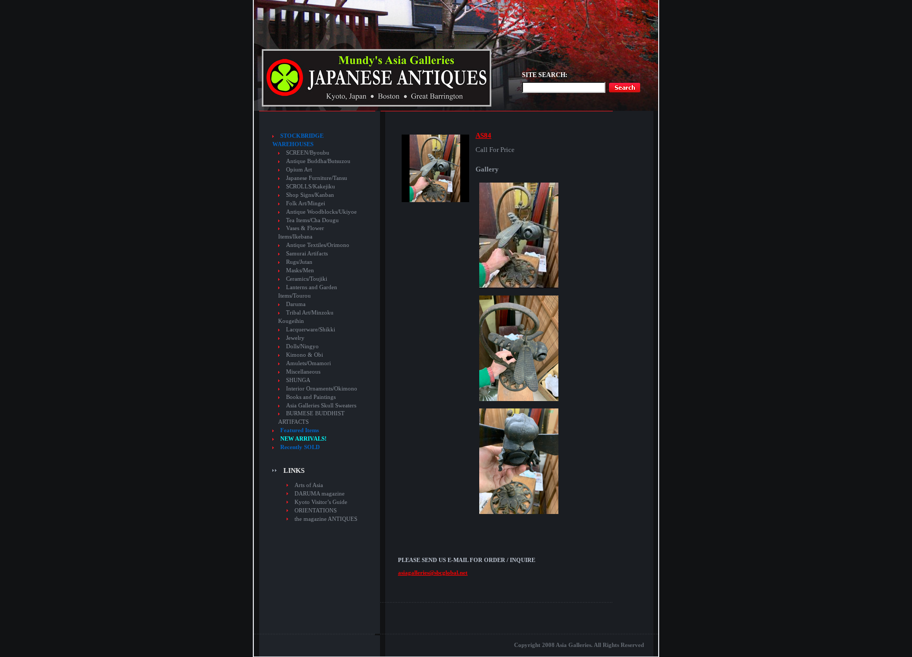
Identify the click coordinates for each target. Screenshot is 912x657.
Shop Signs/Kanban (310, 195)
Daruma (296, 304)
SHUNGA (298, 380)
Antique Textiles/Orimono (317, 245)
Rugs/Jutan (299, 262)
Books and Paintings (311, 397)
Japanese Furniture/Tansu (316, 178)
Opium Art (299, 170)
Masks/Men (300, 270)
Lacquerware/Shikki (310, 329)
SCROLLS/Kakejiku (310, 186)
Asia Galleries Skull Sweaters (321, 405)
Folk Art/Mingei (305, 203)
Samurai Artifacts (307, 253)
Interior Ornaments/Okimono (321, 389)
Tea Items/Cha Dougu (312, 220)
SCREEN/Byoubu (307, 153)
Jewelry (295, 338)
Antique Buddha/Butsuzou (318, 161)
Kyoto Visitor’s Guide (320, 502)
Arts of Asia (308, 485)
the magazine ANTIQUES (325, 519)
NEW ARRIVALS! (303, 439)
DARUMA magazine (319, 493)
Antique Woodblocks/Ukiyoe (321, 212)
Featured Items (299, 430)
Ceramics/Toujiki (306, 279)
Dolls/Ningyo (302, 346)
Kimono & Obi (304, 355)
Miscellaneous (303, 372)
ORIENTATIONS (315, 510)
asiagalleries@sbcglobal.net (433, 572)
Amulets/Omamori (308, 363)
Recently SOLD (300, 447)
